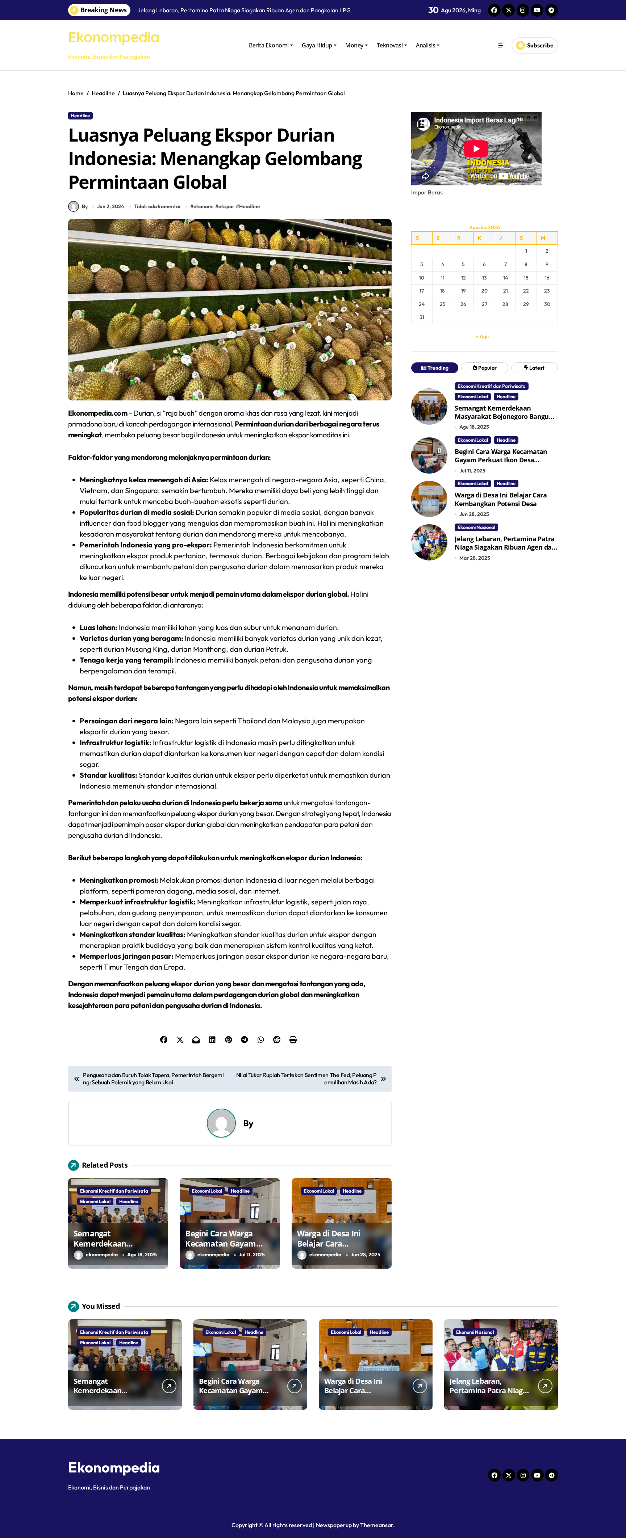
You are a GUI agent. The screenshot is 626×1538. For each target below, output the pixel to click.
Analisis (425, 45)
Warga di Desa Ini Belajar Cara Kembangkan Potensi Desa (336, 1249)
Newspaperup (334, 1525)
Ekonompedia (113, 37)
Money (354, 45)
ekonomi (203, 206)
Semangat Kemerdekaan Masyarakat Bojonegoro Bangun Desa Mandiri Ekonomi (504, 416)
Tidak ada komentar (157, 206)
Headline (80, 115)
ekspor (226, 206)
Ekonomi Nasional (476, 527)
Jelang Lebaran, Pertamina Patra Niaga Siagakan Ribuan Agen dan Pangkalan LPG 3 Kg (505, 547)
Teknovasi (390, 45)
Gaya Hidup (317, 45)
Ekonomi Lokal (95, 1201)
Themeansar (376, 1525)
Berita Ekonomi (268, 45)
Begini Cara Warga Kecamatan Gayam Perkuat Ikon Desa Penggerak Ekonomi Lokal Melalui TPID (501, 464)
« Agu (482, 336)
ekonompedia (102, 1254)
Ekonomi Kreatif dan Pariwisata (114, 1191)
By (85, 206)
